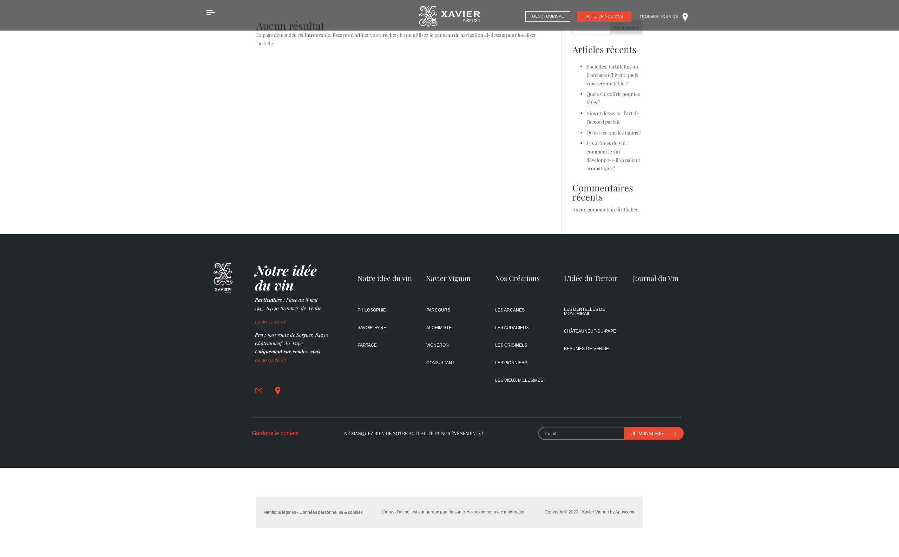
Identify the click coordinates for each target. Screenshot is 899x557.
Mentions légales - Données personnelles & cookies (313, 512)
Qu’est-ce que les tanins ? (613, 132)
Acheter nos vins (604, 16)
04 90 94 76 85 (270, 359)
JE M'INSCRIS (647, 433)
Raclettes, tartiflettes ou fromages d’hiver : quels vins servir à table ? (612, 75)
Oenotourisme (548, 16)
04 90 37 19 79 (271, 321)
